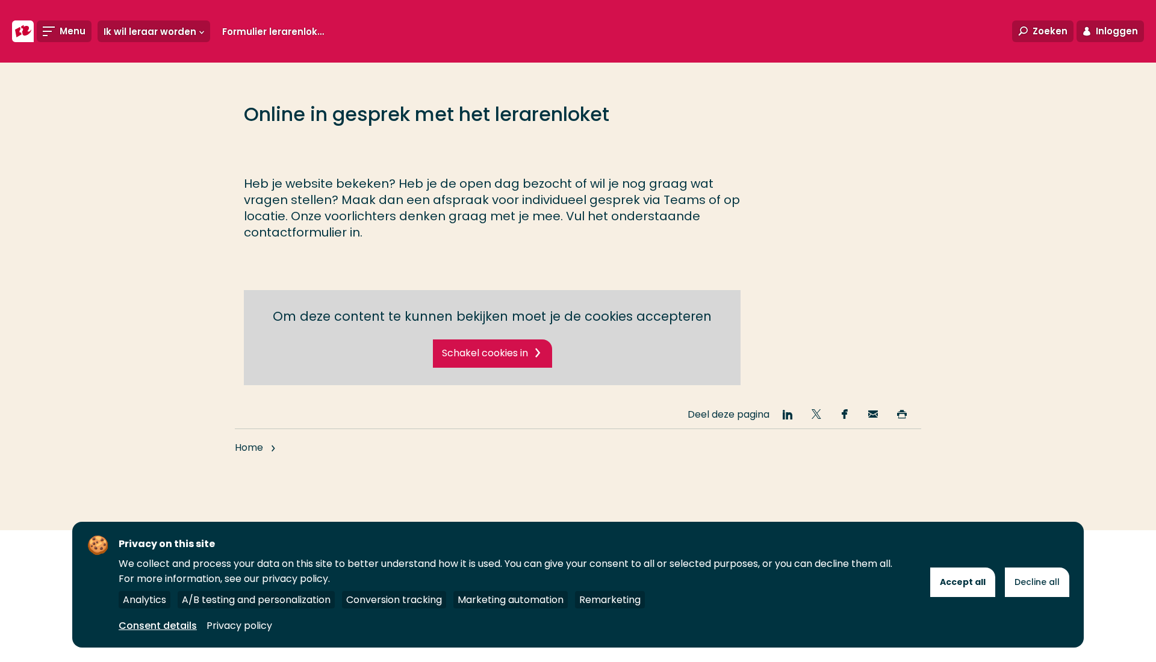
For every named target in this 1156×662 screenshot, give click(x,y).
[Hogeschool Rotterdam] (23, 31)
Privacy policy (239, 626)
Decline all (1037, 582)
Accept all (963, 582)
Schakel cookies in (485, 353)
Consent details (158, 626)
